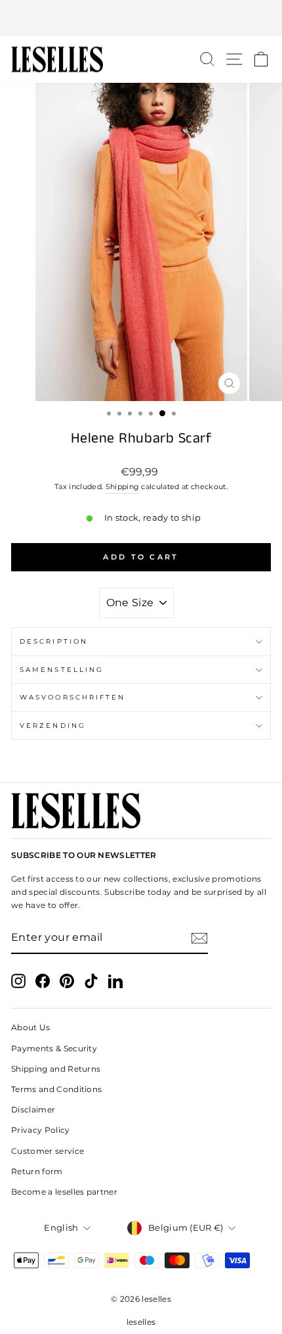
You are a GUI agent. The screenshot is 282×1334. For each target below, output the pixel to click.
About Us (30, 1027)
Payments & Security (54, 1048)
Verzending (53, 725)
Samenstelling (62, 669)
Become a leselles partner (64, 1192)
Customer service (47, 1151)
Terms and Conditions (56, 1089)
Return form (37, 1171)
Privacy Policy (40, 1130)
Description (54, 641)
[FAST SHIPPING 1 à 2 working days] (141, 18)
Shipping (123, 486)
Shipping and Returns (55, 1069)
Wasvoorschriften (72, 697)
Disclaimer (33, 1109)
